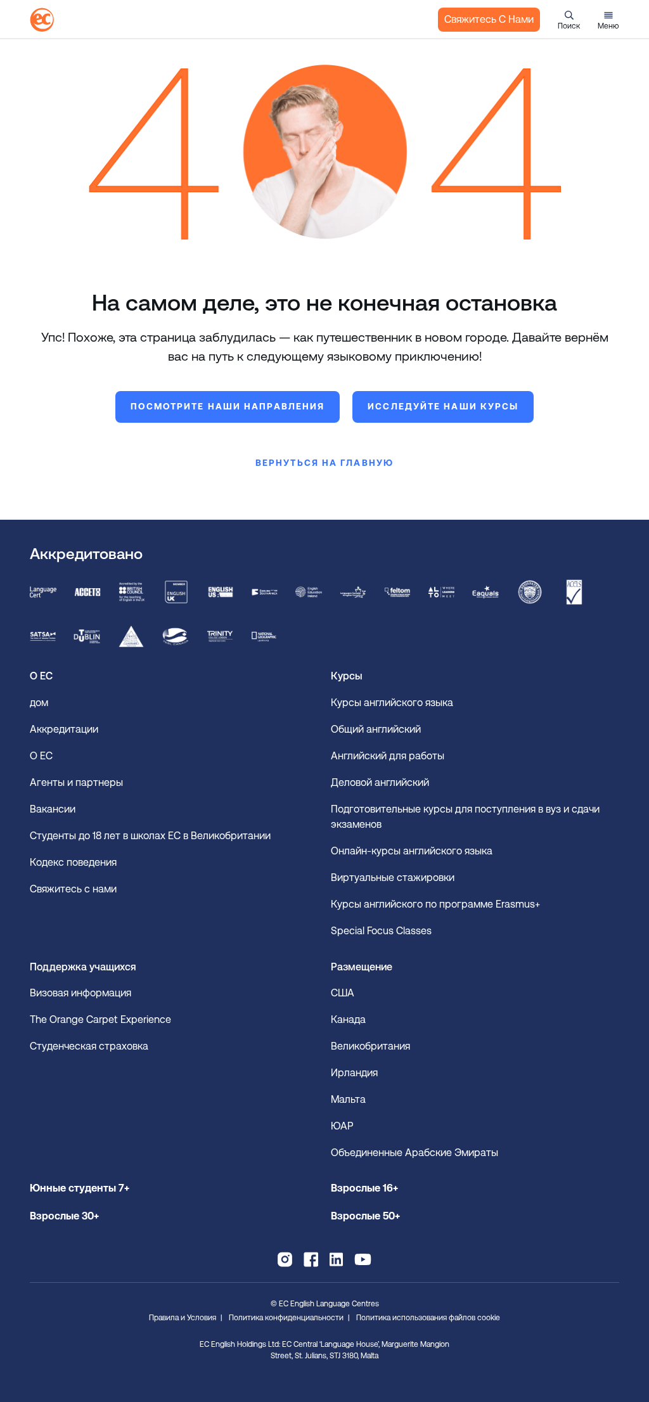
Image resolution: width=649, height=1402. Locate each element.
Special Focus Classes (381, 931)
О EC (41, 756)
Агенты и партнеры (76, 782)
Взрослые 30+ (64, 1216)
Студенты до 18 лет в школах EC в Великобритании (151, 836)
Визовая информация (82, 993)
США (342, 993)
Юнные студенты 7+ (79, 1188)
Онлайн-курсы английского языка (411, 851)
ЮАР (342, 1126)
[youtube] (362, 1259)
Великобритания (370, 1046)
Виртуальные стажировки (392, 877)
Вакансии (52, 809)
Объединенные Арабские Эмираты (414, 1153)
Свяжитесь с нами (489, 19)
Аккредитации (64, 729)
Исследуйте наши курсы (443, 406)
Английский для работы (387, 756)
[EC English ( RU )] (42, 20)
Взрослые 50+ (365, 1216)
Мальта (348, 1099)
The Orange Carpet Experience (102, 1019)
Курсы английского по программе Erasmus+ (435, 904)
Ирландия (354, 1073)
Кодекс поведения (73, 862)
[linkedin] (336, 1259)
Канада (348, 1019)
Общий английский (376, 729)
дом (39, 703)
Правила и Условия (182, 1317)
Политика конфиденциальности (286, 1317)
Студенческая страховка (89, 1046)
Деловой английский (380, 782)
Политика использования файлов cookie (428, 1317)
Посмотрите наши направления (228, 406)
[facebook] (311, 1259)
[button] (568, 19)
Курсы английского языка (392, 703)
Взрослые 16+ (364, 1188)
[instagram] (285, 1259)
